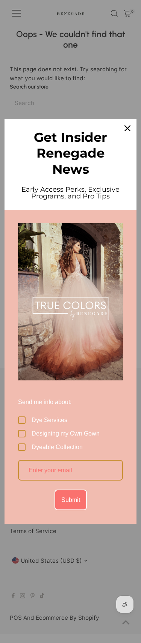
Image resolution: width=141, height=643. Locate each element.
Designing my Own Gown (66, 433)
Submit (70, 500)
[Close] (127, 128)
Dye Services (49, 420)
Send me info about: (44, 402)
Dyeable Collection (57, 447)
